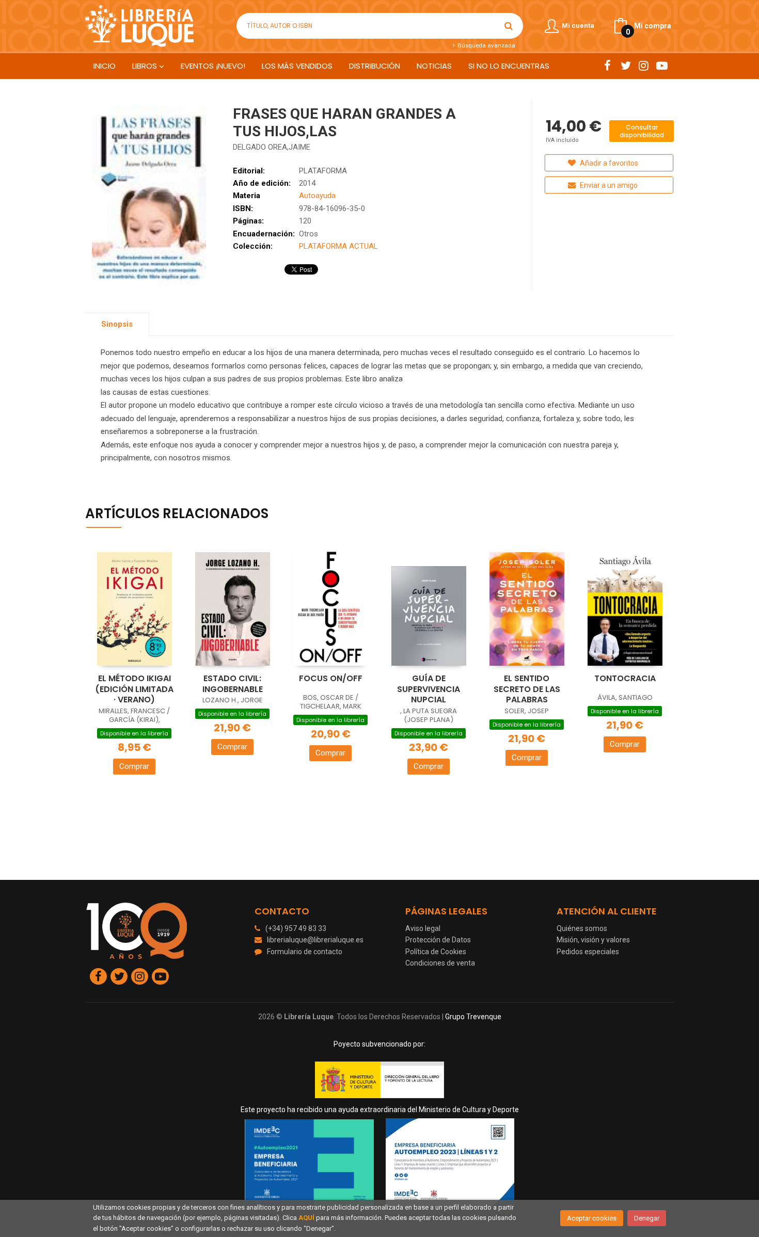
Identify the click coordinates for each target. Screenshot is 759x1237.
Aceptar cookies (591, 1218)
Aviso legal (422, 928)
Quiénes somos (582, 928)
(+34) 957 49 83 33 (295, 928)
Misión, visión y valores (593, 940)
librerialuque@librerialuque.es (315, 940)
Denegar (646, 1218)
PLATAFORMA (323, 170)
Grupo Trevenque (473, 1017)
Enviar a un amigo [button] (608, 185)
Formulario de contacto (304, 951)
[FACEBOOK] (607, 65)
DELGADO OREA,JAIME (271, 147)
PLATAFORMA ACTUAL (338, 246)
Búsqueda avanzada (485, 45)
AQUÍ (306, 1218)
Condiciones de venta (440, 963)
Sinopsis (117, 324)
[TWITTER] (625, 65)
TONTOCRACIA (625, 678)
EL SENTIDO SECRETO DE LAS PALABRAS (527, 688)
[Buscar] (508, 26)
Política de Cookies (435, 951)
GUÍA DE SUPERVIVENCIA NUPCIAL (428, 688)
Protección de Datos (438, 940)
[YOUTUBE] (661, 65)
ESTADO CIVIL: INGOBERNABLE (232, 683)
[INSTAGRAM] (643, 65)
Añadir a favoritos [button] (608, 163)
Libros (145, 65)
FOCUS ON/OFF (330, 678)
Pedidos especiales (588, 951)
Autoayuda (317, 195)
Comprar (134, 766)
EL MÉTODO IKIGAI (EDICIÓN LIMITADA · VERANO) (134, 688)
